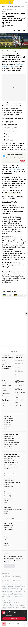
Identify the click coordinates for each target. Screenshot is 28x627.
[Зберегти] (24, 30)
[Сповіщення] (26, 2)
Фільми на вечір (8, 498)
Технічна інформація (20, 392)
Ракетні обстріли (8, 436)
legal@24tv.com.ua (20, 605)
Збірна (3, 6)
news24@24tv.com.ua (7, 357)
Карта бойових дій (9, 438)
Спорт (6, 535)
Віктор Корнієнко (15, 169)
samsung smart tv (17, 580)
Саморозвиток (8, 516)
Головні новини (8, 418)
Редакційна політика (7, 385)
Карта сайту (18, 405)
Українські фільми (9, 496)
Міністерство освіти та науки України (13, 509)
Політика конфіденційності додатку (19, 381)
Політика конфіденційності (6, 400)
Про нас (4, 380)
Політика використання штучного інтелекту (6, 404)
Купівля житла (8, 527)
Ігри (16, 407)
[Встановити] (14, 615)
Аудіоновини (7, 426)
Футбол (6, 539)
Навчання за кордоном (10, 518)
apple (17, 576)
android (6, 576)
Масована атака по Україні (11, 444)
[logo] (10, 2)
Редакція (4, 383)
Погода (6, 429)
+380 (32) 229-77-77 (10, 604)
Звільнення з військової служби (12, 456)
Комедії (6, 500)
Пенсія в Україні (8, 486)
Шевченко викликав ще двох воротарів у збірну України (13, 104)
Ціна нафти (7, 476)
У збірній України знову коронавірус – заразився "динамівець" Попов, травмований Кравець (23, 6)
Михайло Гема (9, 25)
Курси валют (7, 478)
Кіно (5, 492)
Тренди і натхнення (9, 529)
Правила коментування (18, 389)
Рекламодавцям (5, 393)
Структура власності (20, 399)
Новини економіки (10, 474)
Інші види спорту (8, 545)
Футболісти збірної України (13, 6)
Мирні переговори (9, 440)
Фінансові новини (9, 480)
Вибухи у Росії (8, 447)
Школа (6, 511)
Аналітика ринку (8, 525)
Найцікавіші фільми (9, 493)
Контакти (17, 394)
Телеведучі (4, 390)
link (15, 363)
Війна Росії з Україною (11, 434)
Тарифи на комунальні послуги (12, 482)
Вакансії (17, 397)
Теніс (5, 541)
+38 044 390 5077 (19, 357)
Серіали (6, 502)
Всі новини (7, 416)
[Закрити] (25, 612)
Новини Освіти (8, 507)
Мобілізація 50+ (8, 458)
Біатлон (6, 543)
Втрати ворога (8, 449)
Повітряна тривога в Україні (11, 442)
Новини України (8, 420)
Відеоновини (7, 424)
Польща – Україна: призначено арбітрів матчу (12, 192)
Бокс (5, 537)
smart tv (6, 580)
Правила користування (5, 396)
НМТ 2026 (6, 513)
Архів (16, 402)
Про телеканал (5, 388)
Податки (6, 484)
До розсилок (9, 566)
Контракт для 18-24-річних (11, 462)
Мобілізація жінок (9, 460)
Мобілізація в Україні (11, 454)
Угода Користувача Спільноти (19, 386)
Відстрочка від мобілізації (11, 464)
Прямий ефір (7, 422)
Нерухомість (8, 523)
